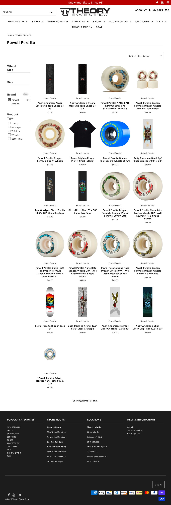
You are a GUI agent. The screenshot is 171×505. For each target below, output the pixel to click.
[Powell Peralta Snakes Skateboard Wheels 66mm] (115, 134)
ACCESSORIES (118, 21)
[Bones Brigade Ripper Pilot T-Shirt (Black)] (83, 134)
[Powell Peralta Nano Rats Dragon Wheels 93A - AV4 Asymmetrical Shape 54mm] (83, 244)
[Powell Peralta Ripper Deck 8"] (50, 302)
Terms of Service (134, 430)
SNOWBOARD (56, 21)
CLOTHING (78, 21)
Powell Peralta (15, 102)
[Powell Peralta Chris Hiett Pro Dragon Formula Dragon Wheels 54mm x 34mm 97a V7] (50, 244)
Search (130, 427)
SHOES (97, 21)
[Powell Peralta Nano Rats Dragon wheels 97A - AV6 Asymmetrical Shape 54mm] (115, 244)
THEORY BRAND (82, 26)
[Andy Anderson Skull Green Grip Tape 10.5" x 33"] (148, 302)
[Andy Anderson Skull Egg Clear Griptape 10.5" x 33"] (148, 134)
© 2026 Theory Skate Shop (17, 499)
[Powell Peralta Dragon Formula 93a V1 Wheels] (50, 134)
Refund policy (133, 434)
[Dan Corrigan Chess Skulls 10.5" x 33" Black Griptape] (50, 186)
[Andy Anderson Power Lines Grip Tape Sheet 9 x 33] (50, 79)
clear (25, 94)
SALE (99, 26)
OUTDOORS (142, 21)
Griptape (16, 127)
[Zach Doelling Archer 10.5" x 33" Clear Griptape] (83, 302)
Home (10, 35)
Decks (14, 123)
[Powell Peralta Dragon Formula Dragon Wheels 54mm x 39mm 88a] (115, 186)
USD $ (158, 484)
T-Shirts (15, 131)
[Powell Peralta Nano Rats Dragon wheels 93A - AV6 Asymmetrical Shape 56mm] (148, 186)
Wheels (15, 135)
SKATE (36, 21)
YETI (160, 21)
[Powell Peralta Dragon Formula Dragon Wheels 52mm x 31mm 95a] (148, 244)
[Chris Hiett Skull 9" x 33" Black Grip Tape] (83, 186)
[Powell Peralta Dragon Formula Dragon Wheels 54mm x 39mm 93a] (148, 79)
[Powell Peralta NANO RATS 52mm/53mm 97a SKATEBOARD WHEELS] (115, 79)
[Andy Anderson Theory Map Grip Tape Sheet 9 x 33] (83, 79)
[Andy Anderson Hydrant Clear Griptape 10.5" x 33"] (115, 302)
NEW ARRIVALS (18, 21)
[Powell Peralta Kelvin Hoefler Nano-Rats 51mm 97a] (50, 354)
